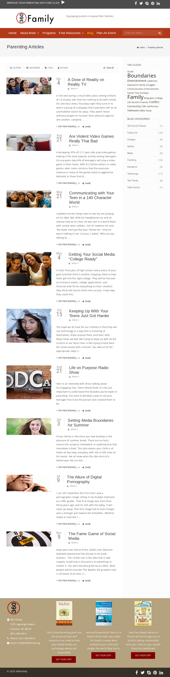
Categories (34, 68)
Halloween (133, 110)
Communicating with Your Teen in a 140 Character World (91, 198)
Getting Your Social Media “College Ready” (92, 256)
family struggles (147, 84)
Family (135, 96)
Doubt (130, 71)
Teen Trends (132, 180)
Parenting (131, 160)
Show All (110, 68)
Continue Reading (66, 126)
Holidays (144, 92)
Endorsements (151, 88)
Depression (133, 84)
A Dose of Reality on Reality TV (86, 82)
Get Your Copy (64, 659)
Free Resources (70, 33)
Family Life (132, 132)
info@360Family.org (29, 642)
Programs (49, 33)
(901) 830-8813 (27, 638)
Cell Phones (152, 106)
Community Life (136, 106)
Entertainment (136, 81)
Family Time (133, 92)
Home (13, 33)
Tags (50, 68)
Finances (144, 102)
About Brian (28, 33)
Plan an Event (106, 33)
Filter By (17, 68)
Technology (132, 173)
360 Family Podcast (136, 126)
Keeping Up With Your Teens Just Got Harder (89, 313)
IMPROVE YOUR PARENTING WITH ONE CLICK (34, 3)
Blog (90, 33)
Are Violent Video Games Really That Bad (91, 138)
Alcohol (135, 102)
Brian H (74, 89)
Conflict (154, 102)
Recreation (132, 167)
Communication (135, 88)
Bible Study (146, 110)
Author (64, 68)
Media (130, 153)
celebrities (152, 80)
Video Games (133, 187)
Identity (130, 146)
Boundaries (141, 75)
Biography (149, 98)
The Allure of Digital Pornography (84, 479)
